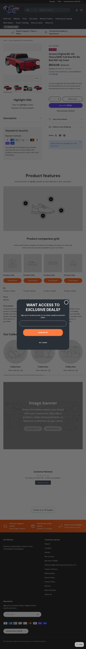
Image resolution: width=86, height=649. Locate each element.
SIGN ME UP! (43, 332)
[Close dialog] (66, 302)
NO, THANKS (43, 342)
